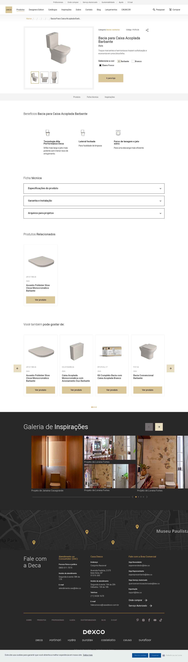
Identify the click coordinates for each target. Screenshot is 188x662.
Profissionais (58, 2)
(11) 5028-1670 (97, 596)
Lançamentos (111, 10)
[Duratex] (88, 640)
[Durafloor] (145, 640)
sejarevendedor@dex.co (139, 565)
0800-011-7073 (65, 568)
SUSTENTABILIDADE (88, 620)
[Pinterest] (137, 620)
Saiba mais (88, 655)
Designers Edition (36, 10)
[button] (172, 655)
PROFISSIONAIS (58, 620)
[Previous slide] (17, 368)
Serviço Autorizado (90, 2)
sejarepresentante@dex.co (140, 575)
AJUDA (72, 620)
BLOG (104, 620)
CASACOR (126, 10)
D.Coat (130, 2)
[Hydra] (72, 640)
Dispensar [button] (155, 655)
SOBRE (29, 620)
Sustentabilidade (108, 2)
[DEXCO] (94, 632)
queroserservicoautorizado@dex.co (144, 583)
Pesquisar (160, 10)
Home (29, 19)
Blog (99, 10)
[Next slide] (170, 368)
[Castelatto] (108, 640)
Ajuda (121, 2)
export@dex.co (135, 592)
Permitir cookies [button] (140, 655)
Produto (76, 97)
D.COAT (114, 620)
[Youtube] (154, 620)
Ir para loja (110, 78)
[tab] (92, 407)
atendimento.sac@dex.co (70, 588)
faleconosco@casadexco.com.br (105, 605)
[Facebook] (149, 620)
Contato (88, 10)
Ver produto (40, 300)
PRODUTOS (41, 620)
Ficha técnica (92, 97)
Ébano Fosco (108, 65)
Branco (138, 61)
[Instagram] (143, 620)
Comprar (176, 10)
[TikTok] (160, 620)
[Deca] (9, 9)
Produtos (20, 10)
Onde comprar (73, 2)
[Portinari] (55, 640)
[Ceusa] (127, 640)
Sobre (78, 10)
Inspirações (66, 10)
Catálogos (52, 10)
